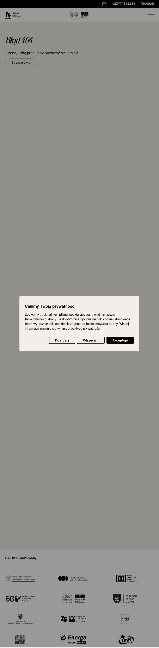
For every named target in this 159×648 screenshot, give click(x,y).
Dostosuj (62, 340)
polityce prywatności (85, 328)
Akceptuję (120, 340)
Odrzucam (91, 340)
